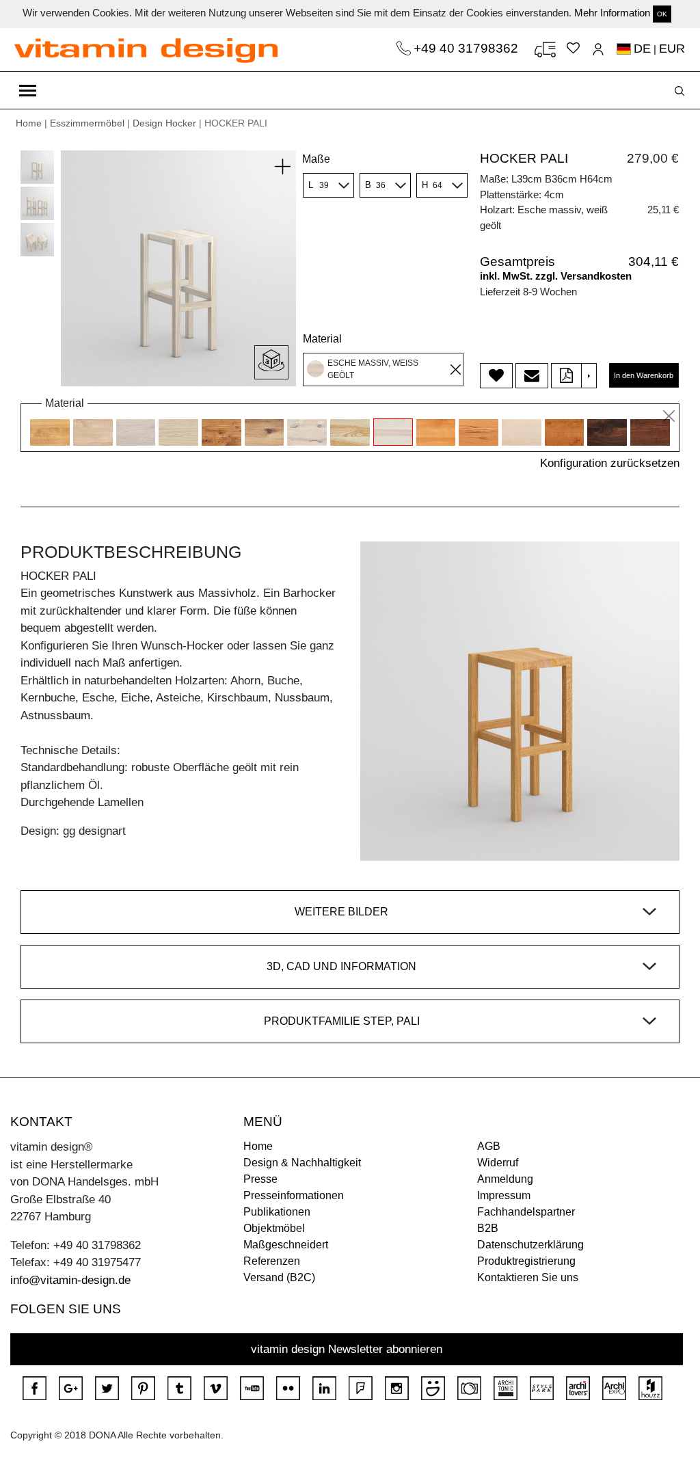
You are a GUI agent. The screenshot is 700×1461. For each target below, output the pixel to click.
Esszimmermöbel (87, 123)
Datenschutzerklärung (530, 1244)
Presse (260, 1179)
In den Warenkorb (643, 375)
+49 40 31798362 (468, 48)
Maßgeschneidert (285, 1244)
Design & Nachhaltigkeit (302, 1162)
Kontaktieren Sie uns (527, 1277)
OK (662, 14)
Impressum (503, 1195)
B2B (487, 1228)
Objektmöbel (274, 1228)
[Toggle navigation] (27, 90)
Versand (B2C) (279, 1277)
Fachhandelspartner (526, 1212)
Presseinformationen (293, 1195)
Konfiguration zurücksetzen (609, 463)
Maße (316, 159)
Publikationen (276, 1212)
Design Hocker (164, 123)
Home (29, 123)
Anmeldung (505, 1179)
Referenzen (271, 1261)
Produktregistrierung (526, 1261)
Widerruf (497, 1162)
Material (322, 339)
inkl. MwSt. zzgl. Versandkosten (556, 276)
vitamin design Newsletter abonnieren (346, 1349)
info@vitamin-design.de (70, 1280)
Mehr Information (612, 12)
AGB (488, 1146)
